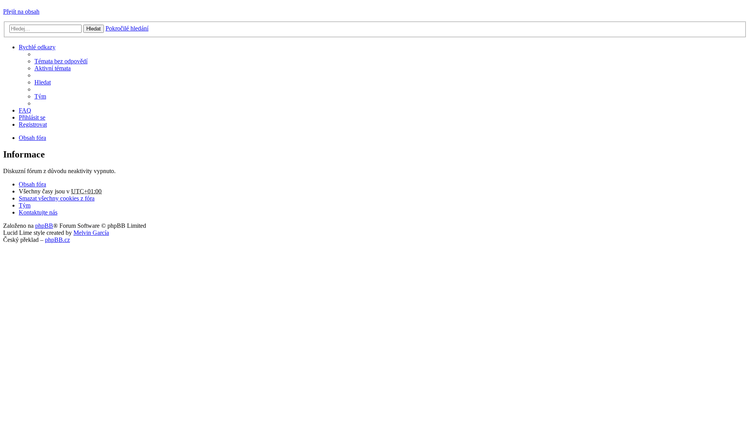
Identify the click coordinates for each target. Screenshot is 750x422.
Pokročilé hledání (126, 28)
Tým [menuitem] (40, 96)
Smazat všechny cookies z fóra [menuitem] (57, 198)
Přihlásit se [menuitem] (32, 117)
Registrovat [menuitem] (33, 124)
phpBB (44, 225)
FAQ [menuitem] (25, 110)
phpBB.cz (57, 239)
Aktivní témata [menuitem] (52, 68)
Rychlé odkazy (37, 47)
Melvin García (91, 232)
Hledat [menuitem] (42, 82)
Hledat (93, 29)
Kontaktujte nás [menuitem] (38, 212)
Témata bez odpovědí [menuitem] (61, 61)
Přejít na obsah (21, 11)
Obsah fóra (32, 184)
